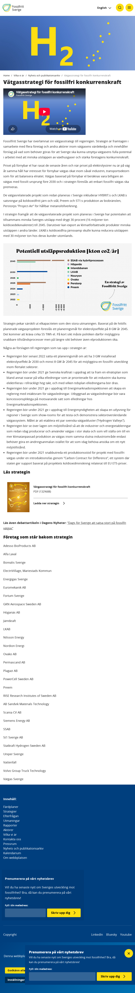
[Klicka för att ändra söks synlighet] (120, 8)
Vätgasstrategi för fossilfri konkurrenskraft (87, 75)
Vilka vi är (19, 75)
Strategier (10, 811)
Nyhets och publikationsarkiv (44, 75)
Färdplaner (10, 807)
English (102, 8)
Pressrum (10, 844)
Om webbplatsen (15, 858)
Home (6, 75)
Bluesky (111, 934)
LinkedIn (97, 934)
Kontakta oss (12, 839)
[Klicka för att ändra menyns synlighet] (129, 8)
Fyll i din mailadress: (16, 905)
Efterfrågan (11, 816)
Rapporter (10, 825)
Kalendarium (12, 853)
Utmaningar (11, 821)
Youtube (126, 934)
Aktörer (8, 830)
